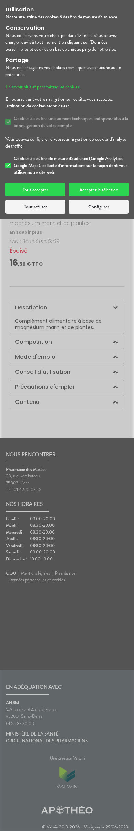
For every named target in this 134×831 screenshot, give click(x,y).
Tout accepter (35, 189)
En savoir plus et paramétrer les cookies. (42, 87)
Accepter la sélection (98, 189)
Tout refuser (35, 206)
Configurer (98, 206)
